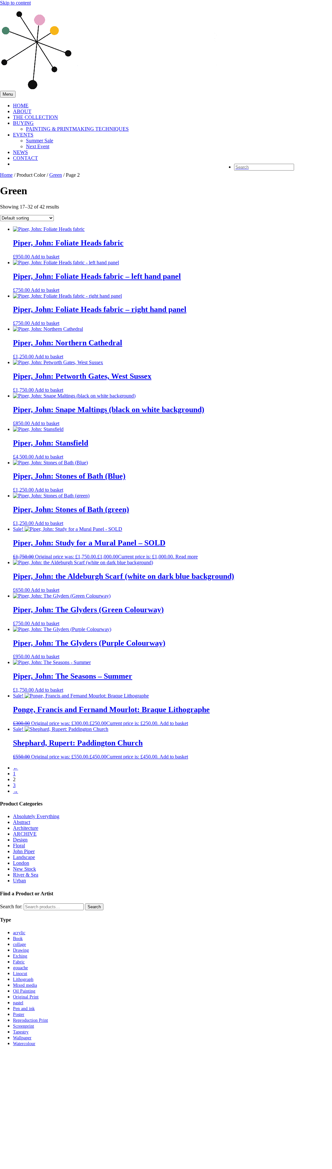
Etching (20, 956)
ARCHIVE (25, 834)
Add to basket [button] (45, 256)
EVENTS (23, 134)
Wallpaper (22, 1037)
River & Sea (25, 874)
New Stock (24, 869)
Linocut (20, 973)
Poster (18, 1014)
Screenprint (23, 1026)
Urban (19, 880)
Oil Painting (24, 991)
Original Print (26, 997)
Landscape (24, 857)
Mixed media (25, 985)
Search (94, 906)
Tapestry (21, 1032)
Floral (19, 845)
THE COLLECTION (35, 117)
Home (6, 175)
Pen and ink (24, 1008)
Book (18, 938)
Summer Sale (39, 140)
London (21, 863)
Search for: (11, 906)
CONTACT (25, 158)
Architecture (25, 828)
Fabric (19, 962)
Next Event (37, 146)
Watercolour (24, 1043)
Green (55, 175)
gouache (20, 967)
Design (20, 839)
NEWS (20, 152)
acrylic (19, 932)
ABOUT (22, 111)
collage (19, 944)
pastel (18, 1002)
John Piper (24, 851)
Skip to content (15, 3)
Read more (186, 556)
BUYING (23, 123)
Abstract (21, 822)
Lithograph (23, 979)
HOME (21, 105)
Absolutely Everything (36, 816)
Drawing (21, 950)
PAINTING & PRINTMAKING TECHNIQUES (77, 129)
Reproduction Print (30, 1020)
